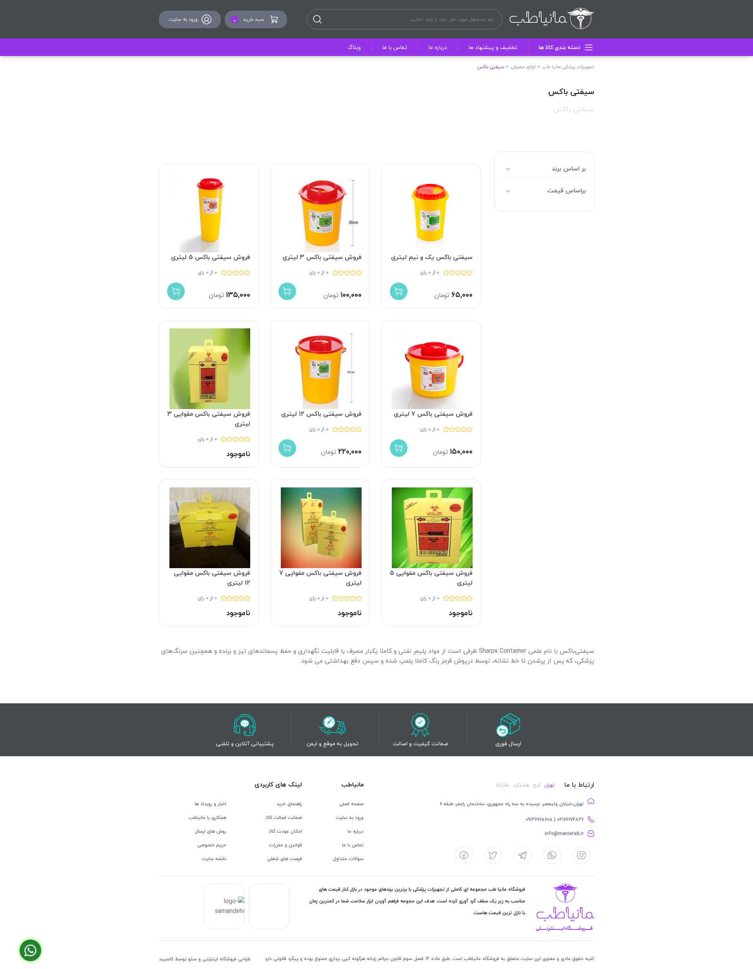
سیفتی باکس (573, 109)
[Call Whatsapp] (30, 950)
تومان (441, 295)
